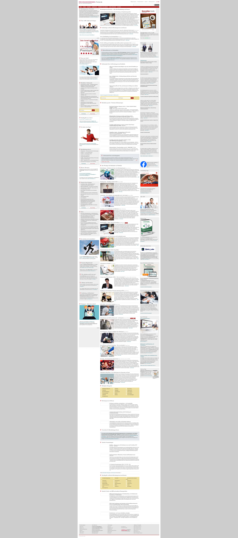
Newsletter (110, 531)
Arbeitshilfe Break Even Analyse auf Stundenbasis (89, 192)
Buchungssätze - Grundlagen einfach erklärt (108, 181)
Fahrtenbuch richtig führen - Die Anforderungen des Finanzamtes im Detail (115, 372)
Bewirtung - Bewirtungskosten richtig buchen (109, 358)
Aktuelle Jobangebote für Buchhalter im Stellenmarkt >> (109, 95)
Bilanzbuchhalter (104, 483)
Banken (116, 394)
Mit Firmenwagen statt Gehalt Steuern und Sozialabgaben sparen (113, 236)
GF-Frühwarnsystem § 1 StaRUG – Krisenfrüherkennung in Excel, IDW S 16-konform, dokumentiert (89, 204)
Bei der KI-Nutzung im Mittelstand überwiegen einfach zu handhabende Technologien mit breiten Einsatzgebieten (89, 223)
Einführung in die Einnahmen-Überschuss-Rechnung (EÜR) (112, 290)
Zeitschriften (129, 393)
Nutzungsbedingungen (98, 530)
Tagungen (116, 390)
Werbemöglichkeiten (84, 529)
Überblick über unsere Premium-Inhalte (87, 267)
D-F (82, 119)
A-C (80, 119)
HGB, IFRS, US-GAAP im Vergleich (107, 304)
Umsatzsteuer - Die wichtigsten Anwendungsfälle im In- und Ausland (113, 195)
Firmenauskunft (105, 393)
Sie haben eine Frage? (86, 127)
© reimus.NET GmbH (82, 536)
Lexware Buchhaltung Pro (85, 156)
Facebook (82, 531)
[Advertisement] (89, 337)
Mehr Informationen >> (143, 341)
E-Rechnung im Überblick (105, 263)
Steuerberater (117, 391)
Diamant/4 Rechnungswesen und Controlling (88, 161)
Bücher (116, 393)
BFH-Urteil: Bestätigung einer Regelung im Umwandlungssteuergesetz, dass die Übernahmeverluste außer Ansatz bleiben (88, 216)
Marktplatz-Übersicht (106, 388)
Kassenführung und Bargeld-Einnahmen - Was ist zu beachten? (112, 345)
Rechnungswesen (105, 487)
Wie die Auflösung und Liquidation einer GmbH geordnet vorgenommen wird (115, 42)
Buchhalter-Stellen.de (138, 526)
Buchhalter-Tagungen (106, 472)
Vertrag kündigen (97, 526)
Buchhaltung (129, 486)
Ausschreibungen (130, 394)
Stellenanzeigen (143, 60)
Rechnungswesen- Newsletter (87, 9)
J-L (85, 119)
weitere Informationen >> (94, 79)
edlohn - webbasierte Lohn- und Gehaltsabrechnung (89, 160)
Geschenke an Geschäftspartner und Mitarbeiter (109, 209)
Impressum (95, 532)
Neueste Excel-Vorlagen (86, 182)
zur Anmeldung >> (95, 289)
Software (116, 388)
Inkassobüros (129, 391)
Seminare (104, 390)
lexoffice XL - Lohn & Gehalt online (86, 152)
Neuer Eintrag (92, 113)
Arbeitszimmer (129, 483)
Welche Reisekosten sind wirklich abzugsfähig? (109, 249)
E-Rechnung (104, 480)
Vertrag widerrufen (97, 527)
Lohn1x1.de (136, 530)
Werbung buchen (152, 1)
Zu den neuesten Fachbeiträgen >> (85, 173)
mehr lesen (136, 25)
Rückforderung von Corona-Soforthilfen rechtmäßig (89, 226)
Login (158, 1)
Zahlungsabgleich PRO (85, 196)
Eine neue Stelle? (85, 58)
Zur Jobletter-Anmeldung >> (151, 214)
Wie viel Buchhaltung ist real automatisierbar (109, 36)
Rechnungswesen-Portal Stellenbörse (146, 212)
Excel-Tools (129, 388)
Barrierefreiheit (96, 529)
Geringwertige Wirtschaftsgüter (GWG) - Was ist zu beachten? (112, 277)
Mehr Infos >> (152, 83)
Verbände (104, 394)
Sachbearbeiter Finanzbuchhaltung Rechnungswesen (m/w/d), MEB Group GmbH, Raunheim (88, 103)
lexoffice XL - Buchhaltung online (86, 153)
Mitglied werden (133, 1)
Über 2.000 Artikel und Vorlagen (88, 20)
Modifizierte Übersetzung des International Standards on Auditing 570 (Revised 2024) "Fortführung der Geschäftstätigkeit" (90, 220)
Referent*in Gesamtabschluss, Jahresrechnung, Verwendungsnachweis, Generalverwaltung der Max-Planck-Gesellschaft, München (90, 97)
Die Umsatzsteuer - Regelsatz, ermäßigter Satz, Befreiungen (112, 331)
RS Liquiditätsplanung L (145, 318)
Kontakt (82, 526)
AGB (81, 530)
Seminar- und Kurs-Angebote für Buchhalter (87, 257)
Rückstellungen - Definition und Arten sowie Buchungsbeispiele (112, 168)
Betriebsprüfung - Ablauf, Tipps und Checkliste (109, 222)
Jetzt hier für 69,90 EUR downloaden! (146, 313)
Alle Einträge (83, 113)
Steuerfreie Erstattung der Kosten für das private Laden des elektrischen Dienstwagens (117, 30)
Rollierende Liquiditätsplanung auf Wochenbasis (147, 344)
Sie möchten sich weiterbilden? (88, 239)
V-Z (90, 119)
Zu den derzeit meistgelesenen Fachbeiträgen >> (88, 174)
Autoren (146, 1)
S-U (89, 119)
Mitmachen (110, 529)
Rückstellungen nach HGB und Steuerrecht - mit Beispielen (112, 317)
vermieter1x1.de (137, 531)
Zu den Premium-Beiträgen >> (85, 175)
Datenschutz (95, 531)
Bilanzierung (129, 480)
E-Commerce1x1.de (138, 529)
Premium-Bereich (140, 1)
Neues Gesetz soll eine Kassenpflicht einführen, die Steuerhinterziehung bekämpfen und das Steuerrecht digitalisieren (90, 228)
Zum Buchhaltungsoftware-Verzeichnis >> (112, 438)
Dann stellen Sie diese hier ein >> (114, 58)
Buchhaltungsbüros (105, 391)
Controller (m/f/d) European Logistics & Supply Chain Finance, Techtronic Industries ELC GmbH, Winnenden (89, 91)
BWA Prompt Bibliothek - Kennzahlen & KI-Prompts (89, 186)
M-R (87, 119)
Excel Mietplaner (83, 197)
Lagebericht (116, 486)
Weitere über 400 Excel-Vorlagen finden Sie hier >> (148, 365)
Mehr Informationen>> (148, 363)
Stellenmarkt (129, 390)
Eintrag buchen (105, 396)
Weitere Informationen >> (92, 270)
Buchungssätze (117, 480)
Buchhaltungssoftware (86, 149)
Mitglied (85, 29)
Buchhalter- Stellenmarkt (86, 83)
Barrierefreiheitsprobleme (112, 530)
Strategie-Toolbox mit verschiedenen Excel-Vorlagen (148, 356)
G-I (83, 119)
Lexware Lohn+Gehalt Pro (85, 155)
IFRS (103, 486)
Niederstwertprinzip (118, 483)
